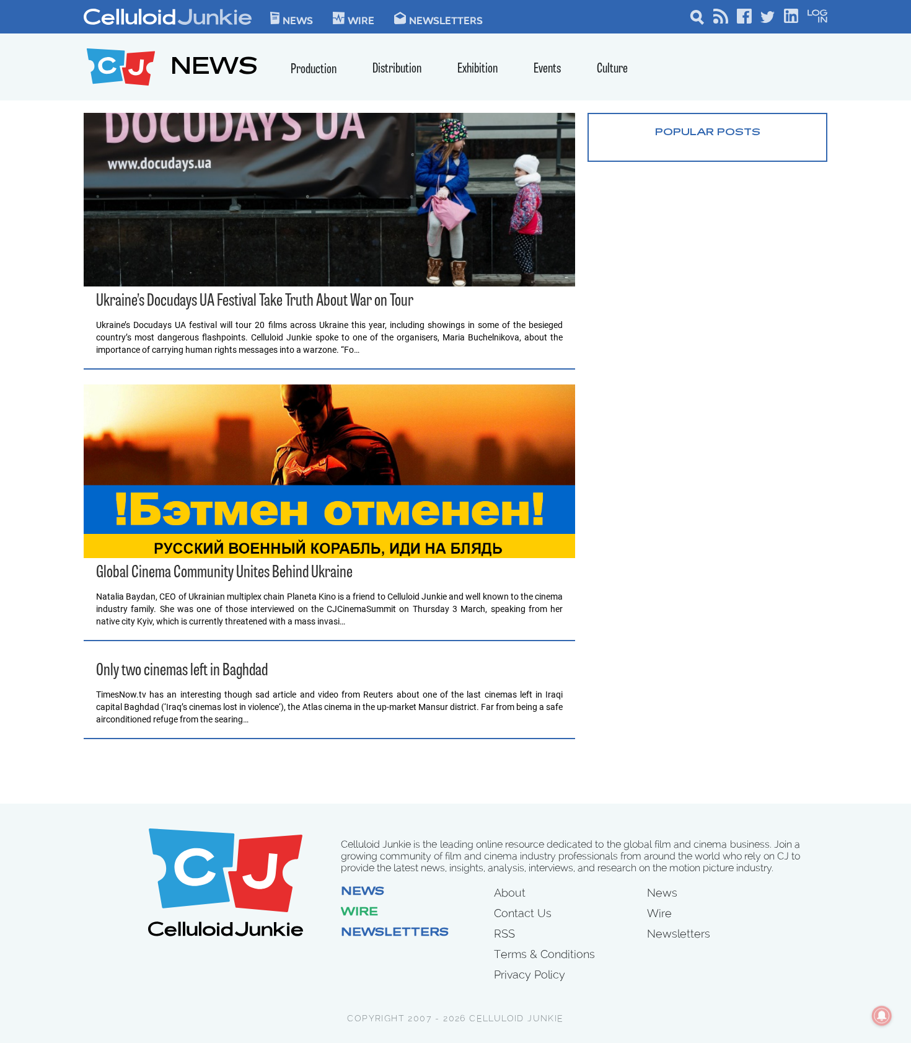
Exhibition (477, 69)
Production (314, 70)
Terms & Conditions (544, 954)
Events (547, 69)
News (298, 20)
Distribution (396, 69)
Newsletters (446, 20)
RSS (504, 933)
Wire (359, 913)
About (510, 892)
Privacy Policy (529, 974)
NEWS (214, 68)
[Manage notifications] (882, 1016)
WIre (361, 20)
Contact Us (523, 913)
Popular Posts (707, 132)
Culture (612, 69)
